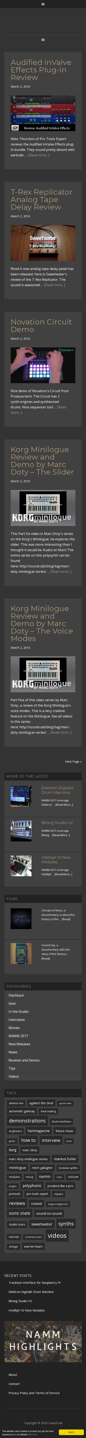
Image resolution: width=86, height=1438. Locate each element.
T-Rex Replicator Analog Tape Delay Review (42, 199)
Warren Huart (33, 1246)
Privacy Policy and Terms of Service (34, 1393)
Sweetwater (41, 1224)
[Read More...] (64, 805)
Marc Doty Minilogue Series (28, 1159)
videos (57, 1235)
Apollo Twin (65, 1103)
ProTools (14, 1194)
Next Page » (73, 761)
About (13, 1374)
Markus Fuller (65, 1158)
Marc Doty (30, 1150)
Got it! (71, 1432)
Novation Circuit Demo (41, 325)
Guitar (12, 1141)
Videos (14, 1076)
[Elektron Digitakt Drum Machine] (24, 799)
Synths (66, 1223)
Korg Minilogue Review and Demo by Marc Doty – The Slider (42, 460)
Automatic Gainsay (22, 1111)
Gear (12, 1003)
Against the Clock (41, 1103)
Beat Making (48, 1111)
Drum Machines (61, 1121)
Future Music (64, 1131)
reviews (17, 1203)
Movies (14, 1027)
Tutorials (14, 1237)
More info (32, 1434)
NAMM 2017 (18, 1036)
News (13, 1052)
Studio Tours (17, 1224)
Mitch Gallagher (42, 1168)
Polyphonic (32, 1185)
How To (28, 1140)
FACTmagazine (39, 1130)
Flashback (16, 995)
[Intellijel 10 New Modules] (24, 868)
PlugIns (12, 1186)
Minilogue (17, 1167)
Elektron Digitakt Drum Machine (58, 790)
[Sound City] (24, 956)
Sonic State (19, 1213)
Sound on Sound (49, 1213)
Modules (14, 1177)
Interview (51, 1140)
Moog (29, 1177)
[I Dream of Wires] (24, 921)
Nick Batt (73, 1177)
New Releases (19, 1044)
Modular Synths (68, 1168)
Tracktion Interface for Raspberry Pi (35, 1282)
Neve (59, 1177)
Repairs (58, 1194)
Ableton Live (16, 1103)
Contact (14, 1384)
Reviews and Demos (24, 1060)
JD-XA (69, 1141)
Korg (12, 1149)
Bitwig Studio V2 (57, 822)
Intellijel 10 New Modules (56, 859)
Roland (36, 1203)
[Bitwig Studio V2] (24, 833)
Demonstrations (27, 1120)
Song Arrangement (58, 1204)
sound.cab (43, 25)
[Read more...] (38, 155)
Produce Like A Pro (60, 1186)
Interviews (17, 1019)
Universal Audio (33, 1236)
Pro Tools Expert (37, 1194)
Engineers (15, 1131)
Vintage (13, 1246)
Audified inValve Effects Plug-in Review (41, 70)
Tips (12, 1068)
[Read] (66, 919)
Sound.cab (55, 1423)
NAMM (45, 1176)
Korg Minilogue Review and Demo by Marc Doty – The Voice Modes (42, 623)
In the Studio (19, 1011)
